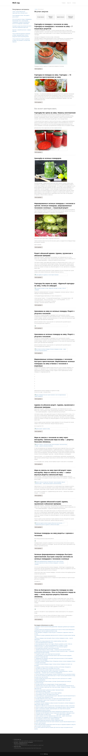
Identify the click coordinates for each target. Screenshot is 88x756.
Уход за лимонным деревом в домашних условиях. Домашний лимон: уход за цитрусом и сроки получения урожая (21, 35)
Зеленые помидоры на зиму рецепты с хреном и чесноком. (53, 534)
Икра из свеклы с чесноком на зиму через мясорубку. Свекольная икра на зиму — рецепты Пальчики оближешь (54, 439)
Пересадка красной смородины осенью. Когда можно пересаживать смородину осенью (55, 713)
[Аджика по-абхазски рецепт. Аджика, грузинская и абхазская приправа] (55, 429)
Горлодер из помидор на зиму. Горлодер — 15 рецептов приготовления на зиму (52, 76)
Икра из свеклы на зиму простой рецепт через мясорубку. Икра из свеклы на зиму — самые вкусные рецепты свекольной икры (52, 472)
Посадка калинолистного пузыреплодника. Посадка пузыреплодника (51, 684)
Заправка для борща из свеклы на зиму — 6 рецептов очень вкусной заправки (53, 649)
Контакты (16, 742)
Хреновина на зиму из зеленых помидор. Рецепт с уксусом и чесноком (54, 312)
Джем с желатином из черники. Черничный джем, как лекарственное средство (53, 708)
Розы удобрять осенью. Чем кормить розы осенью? (47, 694)
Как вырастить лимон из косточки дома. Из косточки (47, 668)
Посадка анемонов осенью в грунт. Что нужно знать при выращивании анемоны (53, 698)
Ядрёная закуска (60, 17)
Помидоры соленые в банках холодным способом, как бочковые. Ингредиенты (53, 667)
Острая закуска (40, 17)
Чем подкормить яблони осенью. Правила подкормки (47, 718)
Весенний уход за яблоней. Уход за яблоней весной (47, 648)
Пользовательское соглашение (26, 742)
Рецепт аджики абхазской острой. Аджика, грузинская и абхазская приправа (51, 502)
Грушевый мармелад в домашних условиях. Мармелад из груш (49, 720)
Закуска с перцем (51, 17)
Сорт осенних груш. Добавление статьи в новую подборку (49, 692)
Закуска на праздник (70, 17)
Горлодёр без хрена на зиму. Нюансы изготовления (55, 113)
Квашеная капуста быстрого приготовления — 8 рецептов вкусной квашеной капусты (55, 685)
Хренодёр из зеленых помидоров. (48, 158)
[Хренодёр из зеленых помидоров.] (55, 171)
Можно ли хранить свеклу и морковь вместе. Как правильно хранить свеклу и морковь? (55, 707)
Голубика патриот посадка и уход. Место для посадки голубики (52, 714)
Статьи (74, 2)
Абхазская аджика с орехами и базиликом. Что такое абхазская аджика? (51, 646)
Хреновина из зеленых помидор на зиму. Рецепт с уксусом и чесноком (54, 335)
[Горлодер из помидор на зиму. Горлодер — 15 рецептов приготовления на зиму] (55, 85)
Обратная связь (17, 746)
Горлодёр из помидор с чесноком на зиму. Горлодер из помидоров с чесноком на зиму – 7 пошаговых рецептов (53, 26)
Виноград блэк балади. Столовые (43, 691)
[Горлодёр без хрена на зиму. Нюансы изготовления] (55, 140)
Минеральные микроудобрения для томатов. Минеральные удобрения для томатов (54, 711)
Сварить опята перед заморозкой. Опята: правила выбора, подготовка (51, 641)
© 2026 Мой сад (17, 739)
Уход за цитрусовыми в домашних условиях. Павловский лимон (50, 690)
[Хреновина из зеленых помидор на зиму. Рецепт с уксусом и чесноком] (55, 350)
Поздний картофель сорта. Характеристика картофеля (48, 654)
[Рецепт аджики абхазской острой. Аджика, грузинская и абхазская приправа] (55, 524)
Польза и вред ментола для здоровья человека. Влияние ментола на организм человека (55, 674)
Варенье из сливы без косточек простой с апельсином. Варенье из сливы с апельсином (55, 705)
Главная (63, 2)
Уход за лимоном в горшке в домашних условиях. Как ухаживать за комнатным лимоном (21, 40)
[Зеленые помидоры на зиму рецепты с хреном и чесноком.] (55, 541)
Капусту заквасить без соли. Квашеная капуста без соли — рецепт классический (53, 715)
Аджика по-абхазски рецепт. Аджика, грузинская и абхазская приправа (54, 406)
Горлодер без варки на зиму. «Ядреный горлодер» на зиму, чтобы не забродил (54, 284)
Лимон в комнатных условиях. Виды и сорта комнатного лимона (50, 669)
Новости (69, 2)
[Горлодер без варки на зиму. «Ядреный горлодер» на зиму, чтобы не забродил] (55, 289)
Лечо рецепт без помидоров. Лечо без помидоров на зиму (49, 717)
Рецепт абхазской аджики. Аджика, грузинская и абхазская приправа (53, 254)
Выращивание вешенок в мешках (43, 710)
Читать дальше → (39, 68)
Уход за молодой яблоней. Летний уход (44, 642)
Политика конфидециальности (20, 743)
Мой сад (16, 2)
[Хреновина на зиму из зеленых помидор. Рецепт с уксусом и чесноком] (55, 326)
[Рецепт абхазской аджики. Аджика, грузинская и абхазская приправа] (55, 275)
